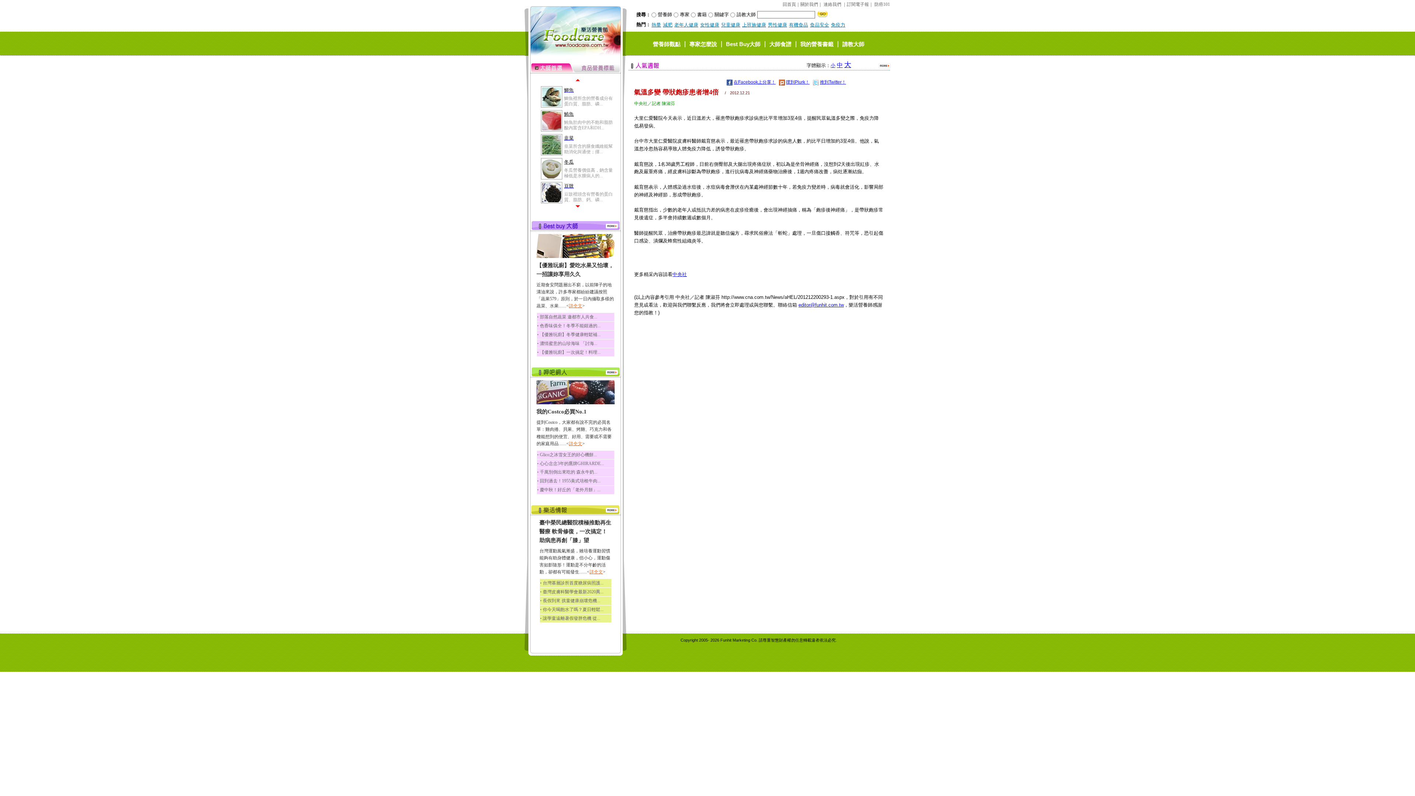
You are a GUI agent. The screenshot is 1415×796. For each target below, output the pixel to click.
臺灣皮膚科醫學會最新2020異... (573, 591)
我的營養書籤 (817, 44)
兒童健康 (730, 25)
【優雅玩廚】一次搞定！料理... (570, 352)
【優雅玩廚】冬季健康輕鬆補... (570, 334)
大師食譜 (780, 44)
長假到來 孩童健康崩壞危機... (571, 600)
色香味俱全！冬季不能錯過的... (570, 325)
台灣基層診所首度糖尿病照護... (573, 583)
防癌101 (882, 4)
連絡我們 (832, 4)
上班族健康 (754, 25)
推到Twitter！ (833, 82)
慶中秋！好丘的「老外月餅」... (570, 489)
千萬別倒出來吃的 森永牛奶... (568, 472)
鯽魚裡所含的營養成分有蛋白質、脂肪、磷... (588, 101)
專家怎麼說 (703, 44)
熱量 (656, 25)
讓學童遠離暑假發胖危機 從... (571, 618)
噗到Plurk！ (798, 82)
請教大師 (853, 44)
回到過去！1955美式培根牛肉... (570, 480)
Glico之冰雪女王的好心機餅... (568, 454)
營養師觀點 (667, 44)
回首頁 (789, 4)
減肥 (667, 25)
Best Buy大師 (743, 44)
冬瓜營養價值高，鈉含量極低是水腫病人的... (588, 173)
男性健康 (777, 25)
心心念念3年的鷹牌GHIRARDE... (572, 463)
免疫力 (838, 25)
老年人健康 (686, 25)
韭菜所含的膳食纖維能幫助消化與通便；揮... (588, 149)
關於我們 (809, 4)
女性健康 (709, 25)
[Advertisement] (758, 374)
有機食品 (798, 25)
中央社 (679, 274)
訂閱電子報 (858, 4)
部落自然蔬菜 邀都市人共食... (568, 317)
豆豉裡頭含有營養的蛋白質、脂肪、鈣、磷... (588, 197)
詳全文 (575, 305)
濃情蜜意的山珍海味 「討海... (568, 343)
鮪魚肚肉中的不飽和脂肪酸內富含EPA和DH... (588, 125)
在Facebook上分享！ (755, 82)
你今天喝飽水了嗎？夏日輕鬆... (573, 609)
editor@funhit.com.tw (821, 305)
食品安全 (819, 25)
